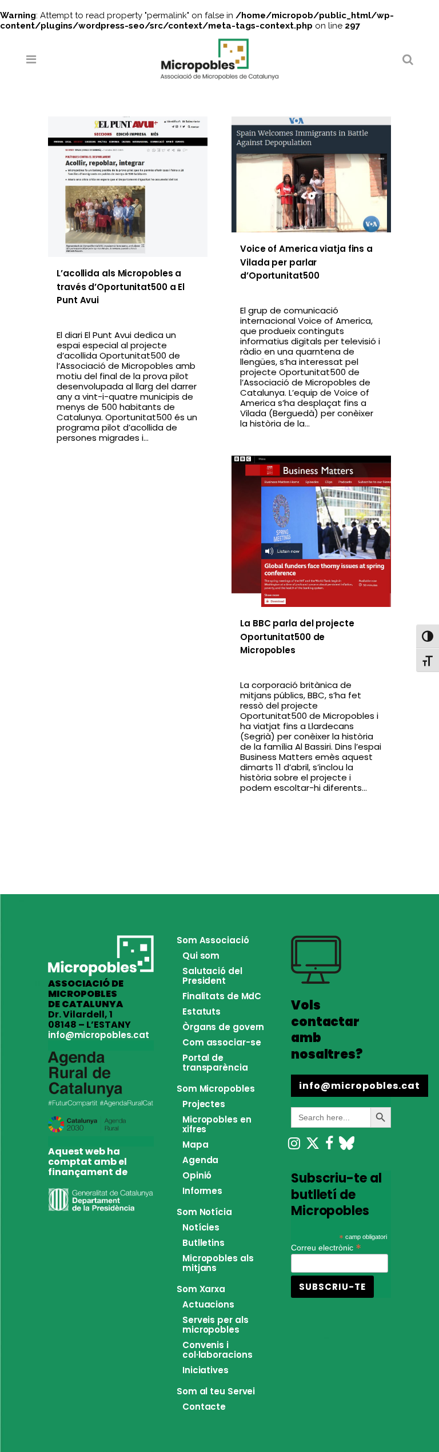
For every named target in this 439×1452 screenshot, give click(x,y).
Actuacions (208, 1304)
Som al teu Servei (216, 1391)
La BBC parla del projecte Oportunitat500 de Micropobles (297, 636)
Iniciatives (205, 1370)
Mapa (195, 1144)
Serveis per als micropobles (215, 1324)
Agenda (200, 1160)
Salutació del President (212, 976)
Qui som (201, 955)
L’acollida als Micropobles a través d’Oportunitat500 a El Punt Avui (121, 286)
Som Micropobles (216, 1088)
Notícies (201, 1227)
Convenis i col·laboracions (217, 1350)
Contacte (204, 1406)
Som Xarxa (201, 1289)
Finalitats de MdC (221, 996)
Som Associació (213, 940)
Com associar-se (221, 1042)
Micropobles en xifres (217, 1124)
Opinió (196, 1175)
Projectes (203, 1104)
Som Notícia (204, 1212)
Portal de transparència (215, 1062)
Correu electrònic (326, 1246)
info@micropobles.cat (98, 1035)
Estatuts (201, 1011)
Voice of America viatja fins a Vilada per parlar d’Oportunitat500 (306, 262)
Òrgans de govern (223, 1027)
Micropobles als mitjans (218, 1263)
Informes (202, 1191)
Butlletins (203, 1243)
